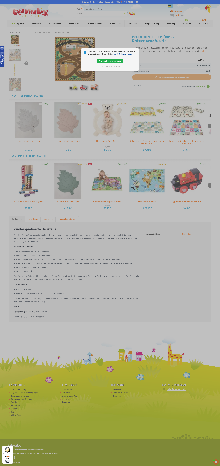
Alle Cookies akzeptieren (110, 60)
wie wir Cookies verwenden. (123, 54)
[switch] (7, 461)
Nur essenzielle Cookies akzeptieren (110, 66)
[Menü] (11, 447)
